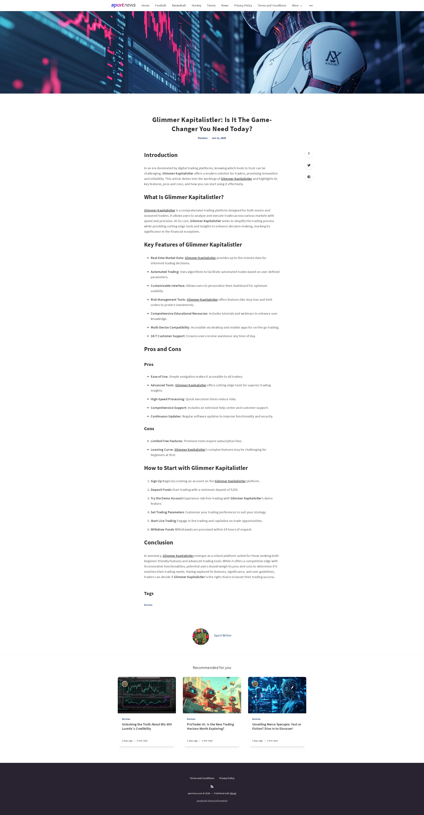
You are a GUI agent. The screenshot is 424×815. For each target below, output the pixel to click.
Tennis (211, 5)
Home (145, 5)
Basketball (179, 5)
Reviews (202, 137)
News (225, 5)
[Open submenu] (311, 5)
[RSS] (212, 786)
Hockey (196, 5)
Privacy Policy (243, 5)
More (295, 5)
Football (160, 5)
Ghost (233, 793)
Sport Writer (223, 635)
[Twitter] (309, 165)
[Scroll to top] (309, 154)
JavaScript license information (212, 800)
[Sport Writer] (200, 636)
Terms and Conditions (272, 5)
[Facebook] (309, 177)
